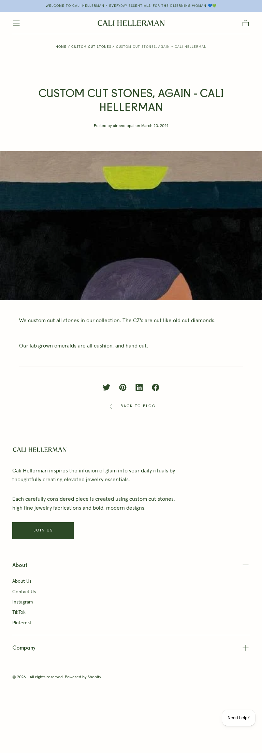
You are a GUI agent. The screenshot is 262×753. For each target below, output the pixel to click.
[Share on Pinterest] (122, 387)
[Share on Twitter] (106, 387)
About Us (21, 581)
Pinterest (21, 623)
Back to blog (138, 406)
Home (61, 46)
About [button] (20, 565)
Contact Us (24, 591)
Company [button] (23, 647)
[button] (16, 23)
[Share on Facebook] (155, 387)
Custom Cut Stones (91, 46)
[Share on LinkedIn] (139, 387)
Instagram (22, 602)
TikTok (19, 612)
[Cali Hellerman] (39, 449)
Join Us (43, 530)
